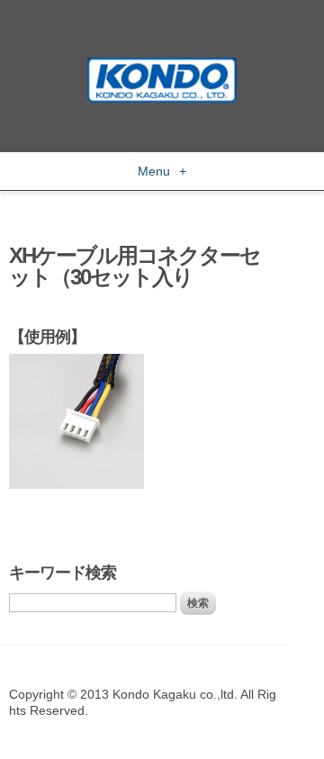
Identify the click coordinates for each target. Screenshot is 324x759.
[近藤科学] (162, 66)
